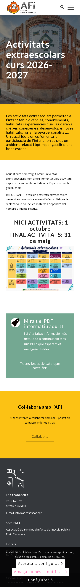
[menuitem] (60, 7)
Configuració (40, 579)
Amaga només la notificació (40, 571)
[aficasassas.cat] (33, 7)
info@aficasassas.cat (28, 513)
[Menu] (69, 7)
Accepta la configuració (40, 563)
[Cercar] (60, 7)
